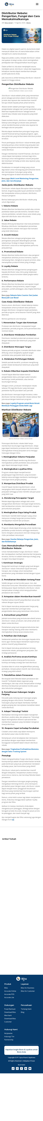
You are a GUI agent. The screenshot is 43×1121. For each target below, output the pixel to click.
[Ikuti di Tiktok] (13, 1068)
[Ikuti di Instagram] (17, 1068)
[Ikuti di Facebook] (21, 1068)
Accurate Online (10, 991)
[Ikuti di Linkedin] (25, 1068)
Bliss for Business (27, 988)
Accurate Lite (9, 997)
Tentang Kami (26, 1009)
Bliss (6, 988)
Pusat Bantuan (10, 1009)
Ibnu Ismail (9, 23)
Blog (22, 1012)
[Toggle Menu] (37, 4)
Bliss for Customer (28, 991)
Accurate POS (9, 994)
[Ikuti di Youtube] (29, 1068)
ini (13, 820)
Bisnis (29, 23)
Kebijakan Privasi (29, 1061)
